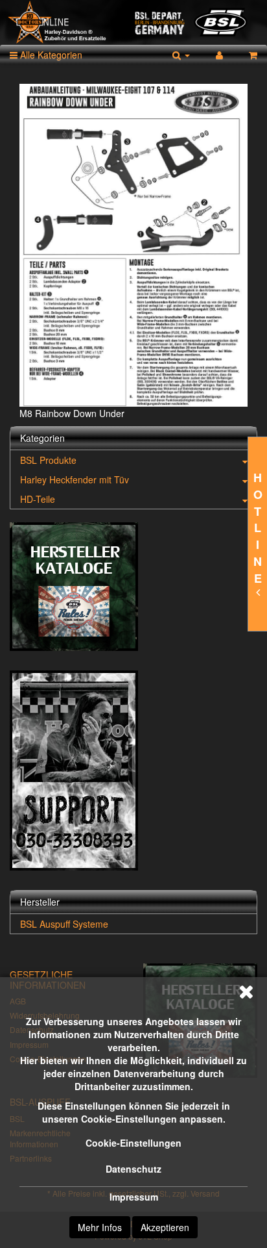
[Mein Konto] (219, 54)
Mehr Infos (100, 1227)
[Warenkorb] (253, 54)
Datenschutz (133, 1168)
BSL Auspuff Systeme (64, 923)
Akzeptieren (165, 1227)
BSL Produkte (48, 459)
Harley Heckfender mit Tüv (74, 479)
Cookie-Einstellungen (133, 1142)
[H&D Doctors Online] (133, 22)
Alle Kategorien (49, 54)
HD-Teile (37, 498)
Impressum (134, 1196)
